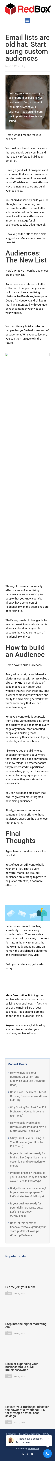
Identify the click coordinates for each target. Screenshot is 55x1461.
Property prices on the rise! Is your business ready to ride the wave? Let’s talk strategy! (28, 1177)
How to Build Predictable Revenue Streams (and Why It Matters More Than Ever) (28, 1126)
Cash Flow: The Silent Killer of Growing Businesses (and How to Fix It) (28, 1096)
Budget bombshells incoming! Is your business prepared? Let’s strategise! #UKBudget (28, 1192)
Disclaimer (11, 1434)
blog (23, 66)
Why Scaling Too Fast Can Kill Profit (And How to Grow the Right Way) (28, 1111)
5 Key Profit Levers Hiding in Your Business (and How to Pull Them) (27, 1142)
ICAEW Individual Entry (29, 1434)
